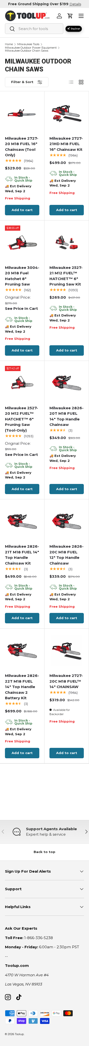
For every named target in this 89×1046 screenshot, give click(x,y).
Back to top (44, 852)
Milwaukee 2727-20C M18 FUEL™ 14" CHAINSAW (66, 681)
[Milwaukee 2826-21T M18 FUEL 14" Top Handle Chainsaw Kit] (22, 521)
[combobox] (34, 28)
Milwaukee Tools (28, 44)
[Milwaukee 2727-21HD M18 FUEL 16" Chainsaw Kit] (66, 113)
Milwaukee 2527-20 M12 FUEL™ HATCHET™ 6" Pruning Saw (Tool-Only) (21, 419)
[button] (70, 15)
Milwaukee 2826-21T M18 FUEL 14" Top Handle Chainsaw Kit (22, 555)
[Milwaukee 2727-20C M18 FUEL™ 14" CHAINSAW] (66, 650)
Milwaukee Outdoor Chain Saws (26, 50)
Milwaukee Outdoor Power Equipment (31, 47)
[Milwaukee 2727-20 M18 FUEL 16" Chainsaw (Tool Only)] (22, 113)
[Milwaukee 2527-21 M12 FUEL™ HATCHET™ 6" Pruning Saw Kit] (66, 242)
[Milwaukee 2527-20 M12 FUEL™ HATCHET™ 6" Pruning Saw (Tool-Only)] (22, 382)
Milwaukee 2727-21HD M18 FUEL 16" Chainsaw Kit (66, 144)
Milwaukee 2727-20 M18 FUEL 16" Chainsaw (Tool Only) (21, 147)
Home (9, 44)
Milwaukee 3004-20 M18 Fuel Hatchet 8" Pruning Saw (22, 276)
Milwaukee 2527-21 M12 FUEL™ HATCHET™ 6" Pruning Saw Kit (66, 276)
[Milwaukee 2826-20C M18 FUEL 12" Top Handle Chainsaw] (66, 521)
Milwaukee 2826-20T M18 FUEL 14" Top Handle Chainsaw (66, 416)
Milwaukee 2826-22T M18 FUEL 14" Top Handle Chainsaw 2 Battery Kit (22, 686)
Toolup (19, 1034)
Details (75, 4)
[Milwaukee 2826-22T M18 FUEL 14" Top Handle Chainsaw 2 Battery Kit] (22, 650)
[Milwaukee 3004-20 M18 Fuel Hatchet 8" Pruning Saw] (22, 242)
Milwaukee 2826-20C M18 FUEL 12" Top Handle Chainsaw (66, 555)
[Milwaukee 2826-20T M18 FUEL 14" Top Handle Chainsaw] (66, 382)
